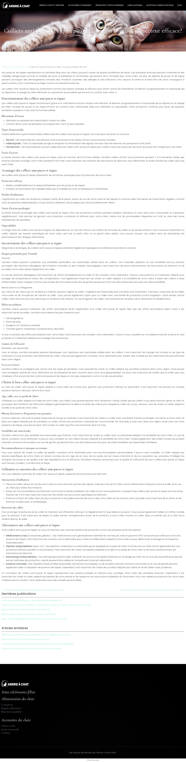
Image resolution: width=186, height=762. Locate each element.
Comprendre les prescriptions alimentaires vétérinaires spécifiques (38, 644)
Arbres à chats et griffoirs (51, 5)
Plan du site (93, 760)
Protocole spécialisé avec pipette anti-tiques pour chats (34, 589)
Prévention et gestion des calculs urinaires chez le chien (31, 648)
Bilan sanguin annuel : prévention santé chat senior (29, 614)
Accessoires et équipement (80, 5)
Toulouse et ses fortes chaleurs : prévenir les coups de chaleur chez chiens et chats (46, 605)
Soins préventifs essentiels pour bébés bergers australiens (150, 589)
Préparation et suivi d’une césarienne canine (25, 639)
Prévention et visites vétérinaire (110, 5)
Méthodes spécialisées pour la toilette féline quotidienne (32, 600)
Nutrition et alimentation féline (159, 5)
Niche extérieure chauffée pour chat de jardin (26, 609)
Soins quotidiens (135, 5)
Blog (180, 5)
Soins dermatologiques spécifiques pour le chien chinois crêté (34, 618)
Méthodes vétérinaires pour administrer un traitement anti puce (36, 634)
